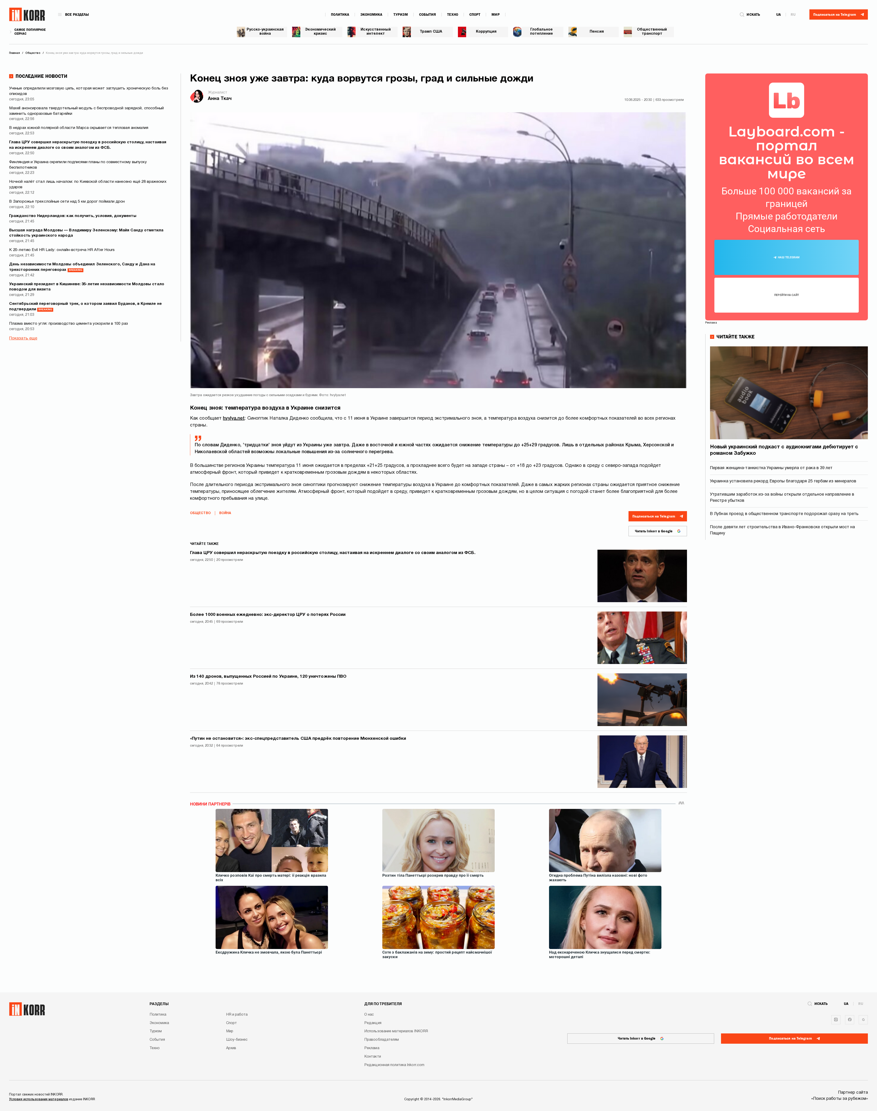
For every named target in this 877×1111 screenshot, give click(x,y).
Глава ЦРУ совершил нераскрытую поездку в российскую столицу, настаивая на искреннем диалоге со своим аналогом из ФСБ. (87, 145)
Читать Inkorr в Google (654, 531)
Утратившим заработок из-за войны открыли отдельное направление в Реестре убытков (782, 498)
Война (225, 513)
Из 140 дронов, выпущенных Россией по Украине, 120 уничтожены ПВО (268, 676)
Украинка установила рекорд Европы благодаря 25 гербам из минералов (783, 481)
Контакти (372, 1056)
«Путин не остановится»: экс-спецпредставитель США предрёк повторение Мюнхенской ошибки (298, 739)
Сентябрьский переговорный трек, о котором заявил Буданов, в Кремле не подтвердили (85, 306)
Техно (452, 14)
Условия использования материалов (38, 1099)
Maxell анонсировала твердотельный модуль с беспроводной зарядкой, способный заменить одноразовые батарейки (86, 111)
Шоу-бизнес (237, 1039)
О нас (369, 1014)
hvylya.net (234, 418)
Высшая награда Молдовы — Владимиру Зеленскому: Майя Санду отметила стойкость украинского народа (86, 233)
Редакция (372, 1023)
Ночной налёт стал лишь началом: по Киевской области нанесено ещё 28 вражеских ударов (87, 184)
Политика (340, 14)
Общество (200, 513)
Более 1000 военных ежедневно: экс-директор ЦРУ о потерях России (268, 615)
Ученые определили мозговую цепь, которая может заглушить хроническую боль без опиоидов (88, 91)
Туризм (401, 14)
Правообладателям (381, 1039)
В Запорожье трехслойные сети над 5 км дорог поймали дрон (67, 201)
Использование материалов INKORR (396, 1031)
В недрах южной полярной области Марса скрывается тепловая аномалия (78, 128)
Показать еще (23, 338)
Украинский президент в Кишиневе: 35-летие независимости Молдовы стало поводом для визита (86, 286)
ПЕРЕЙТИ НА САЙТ (786, 295)
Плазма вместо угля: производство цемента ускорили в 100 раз (68, 323)
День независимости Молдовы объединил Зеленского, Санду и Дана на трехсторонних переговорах (82, 267)
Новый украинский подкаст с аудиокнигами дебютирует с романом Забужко (784, 450)
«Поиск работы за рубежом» (839, 1099)
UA (778, 14)
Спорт (475, 14)
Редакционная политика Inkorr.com (394, 1065)
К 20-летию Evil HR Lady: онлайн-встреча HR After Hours (62, 250)
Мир (495, 14)
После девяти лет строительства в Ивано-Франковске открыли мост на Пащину (782, 530)
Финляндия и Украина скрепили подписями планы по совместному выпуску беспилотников (78, 164)
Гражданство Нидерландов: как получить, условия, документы (72, 216)
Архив (231, 1048)
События (427, 14)
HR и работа (237, 1014)
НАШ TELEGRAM (789, 257)
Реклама (371, 1048)
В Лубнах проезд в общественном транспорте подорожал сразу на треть (784, 514)
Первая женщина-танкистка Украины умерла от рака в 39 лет (771, 468)
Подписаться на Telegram (653, 516)
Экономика (371, 14)
